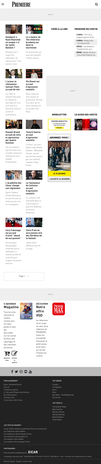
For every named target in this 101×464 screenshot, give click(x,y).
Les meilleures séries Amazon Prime (17, 434)
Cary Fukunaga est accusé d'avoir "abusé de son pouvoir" (13, 234)
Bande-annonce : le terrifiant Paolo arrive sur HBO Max (85, 54)
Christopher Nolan (59, 407)
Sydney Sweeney (58, 414)
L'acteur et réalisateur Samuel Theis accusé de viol (13, 85)
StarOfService (54, 456)
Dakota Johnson (58, 412)
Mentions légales (9, 461)
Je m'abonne (59, 173)
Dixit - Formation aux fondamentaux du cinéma (75, 456)
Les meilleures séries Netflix (14, 431)
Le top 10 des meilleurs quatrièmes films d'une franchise (25, 429)
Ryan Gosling (57, 409)
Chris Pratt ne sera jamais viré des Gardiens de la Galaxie (34, 234)
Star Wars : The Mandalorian (63, 395)
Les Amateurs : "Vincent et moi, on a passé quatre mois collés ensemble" (85, 48)
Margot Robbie (57, 417)
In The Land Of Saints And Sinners (16, 392)
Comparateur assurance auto (13, 456)
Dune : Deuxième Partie (12, 384)
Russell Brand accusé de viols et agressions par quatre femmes (13, 137)
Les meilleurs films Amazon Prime (17, 442)
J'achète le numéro (60, 179)
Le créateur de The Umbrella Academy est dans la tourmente (33, 42)
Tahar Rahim (57, 420)
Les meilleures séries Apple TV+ (16, 436)
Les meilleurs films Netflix (14, 439)
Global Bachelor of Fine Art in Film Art (36, 456)
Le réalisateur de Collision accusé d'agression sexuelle (33, 188)
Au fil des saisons (10, 395)
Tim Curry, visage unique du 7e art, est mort (85, 36)
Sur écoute (56, 397)
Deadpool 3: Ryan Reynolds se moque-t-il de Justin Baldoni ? (13, 42)
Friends (55, 384)
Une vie (6, 387)
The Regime (56, 387)
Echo (54, 392)
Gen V (54, 390)
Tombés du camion (11, 390)
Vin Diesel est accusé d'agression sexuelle (32, 85)
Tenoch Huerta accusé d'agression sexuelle (33, 136)
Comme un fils (9, 397)
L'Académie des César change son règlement (13, 185)
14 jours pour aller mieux (13, 400)
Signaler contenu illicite (24, 461)
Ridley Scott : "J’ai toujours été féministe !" (85, 42)
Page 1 (22, 276)
